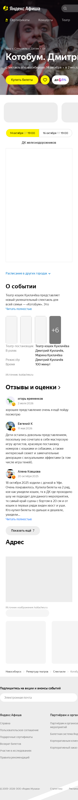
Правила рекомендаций (14, 757)
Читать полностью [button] (19, 309)
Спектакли (59, 671)
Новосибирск (13, 671)
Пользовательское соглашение (19, 730)
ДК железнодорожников (39, 142)
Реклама (73, 788)
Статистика (56, 788)
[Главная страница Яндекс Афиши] (5, 8)
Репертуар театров (37, 671)
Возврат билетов (10, 743)
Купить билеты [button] (22, 80)
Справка (5, 723)
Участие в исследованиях (15, 750)
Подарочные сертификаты (16, 737)
